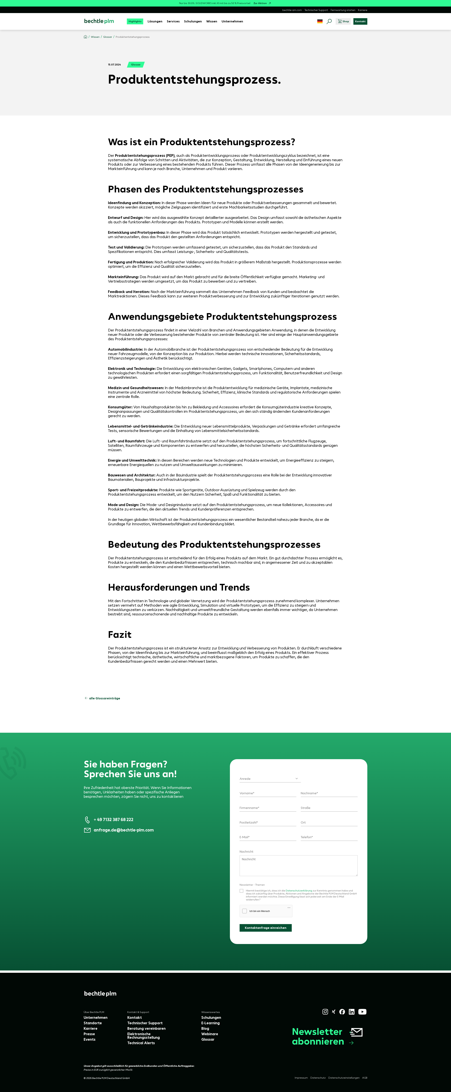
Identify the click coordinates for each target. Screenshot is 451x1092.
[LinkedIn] (351, 1012)
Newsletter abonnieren (318, 1036)
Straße (305, 808)
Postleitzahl (248, 822)
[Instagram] (325, 1012)
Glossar (107, 36)
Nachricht (246, 852)
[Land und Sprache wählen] (320, 21)
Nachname (309, 793)
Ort (303, 822)
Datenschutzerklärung (299, 890)
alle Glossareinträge (104, 698)
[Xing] (333, 1012)
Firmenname (249, 808)
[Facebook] (342, 1012)
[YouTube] (362, 1012)
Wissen (95, 36)
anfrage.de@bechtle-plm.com (124, 830)
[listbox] (270, 776)
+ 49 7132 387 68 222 (113, 819)
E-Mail (244, 837)
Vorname (246, 793)
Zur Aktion (260, 3)
